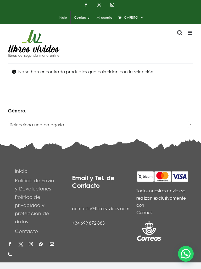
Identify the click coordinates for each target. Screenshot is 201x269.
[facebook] (10, 244)
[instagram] (31, 244)
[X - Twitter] (21, 244)
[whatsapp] (41, 244)
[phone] (10, 254)
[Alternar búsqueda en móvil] (179, 32)
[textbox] (100, 124)
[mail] (52, 244)
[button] (186, 254)
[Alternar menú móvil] (190, 32)
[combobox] (100, 124)
